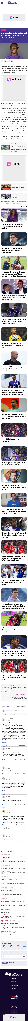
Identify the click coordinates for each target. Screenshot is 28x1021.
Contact (14, 978)
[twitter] (5, 61)
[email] (12, 61)
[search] (24, 957)
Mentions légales (14, 985)
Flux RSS (14, 988)
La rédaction (14, 981)
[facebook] (2, 61)
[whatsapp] (8, 61)
